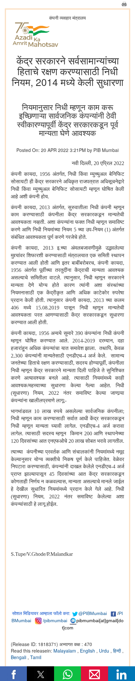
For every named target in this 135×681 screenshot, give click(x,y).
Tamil (35, 657)
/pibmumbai (55, 620)
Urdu (104, 650)
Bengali (19, 657)
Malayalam (65, 650)
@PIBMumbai (92, 613)
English (88, 650)
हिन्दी (117, 650)
